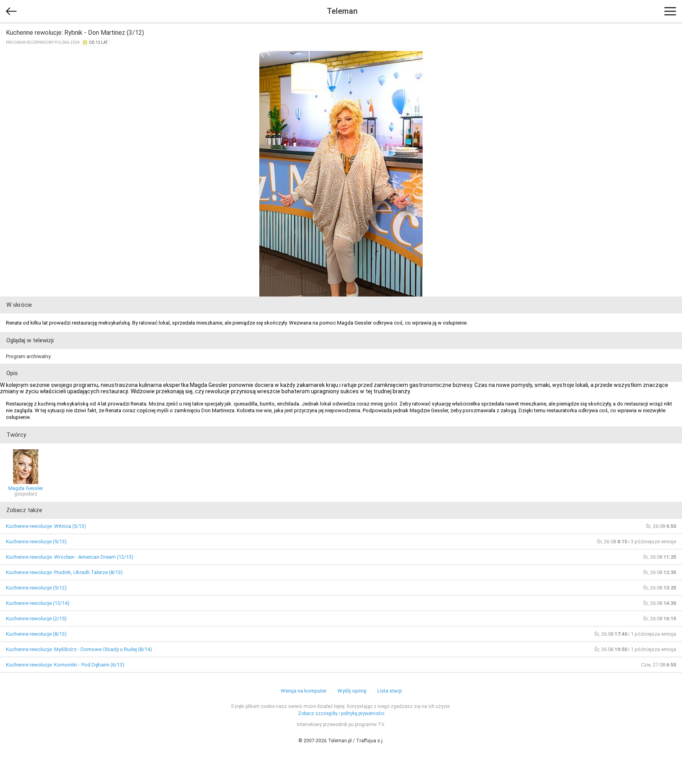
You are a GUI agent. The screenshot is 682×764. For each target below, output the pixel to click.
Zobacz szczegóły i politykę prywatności (341, 713)
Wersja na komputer (303, 691)
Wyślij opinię (351, 691)
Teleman (342, 11)
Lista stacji (389, 691)
